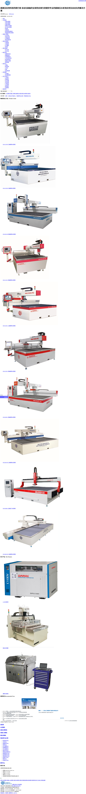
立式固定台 (7, 38)
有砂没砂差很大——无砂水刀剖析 (11, 720)
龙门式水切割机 (8, 27)
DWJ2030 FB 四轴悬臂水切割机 (9, 234)
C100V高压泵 (5, 601)
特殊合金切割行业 (6, 751)
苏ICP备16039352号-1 (16, 785)
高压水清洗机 (5, 41)
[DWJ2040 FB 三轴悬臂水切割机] (29, 461)
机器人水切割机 (10, 780)
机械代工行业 (5, 757)
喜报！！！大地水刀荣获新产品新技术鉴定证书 (13, 711)
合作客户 (7, 73)
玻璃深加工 (7, 55)
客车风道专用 (8, 39)
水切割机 (5, 20)
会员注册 (84, 0)
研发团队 (7, 79)
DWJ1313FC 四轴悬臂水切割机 (9, 280)
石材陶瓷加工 (8, 56)
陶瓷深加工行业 (27, 95)
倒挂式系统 (7, 36)
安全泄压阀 (7, 70)
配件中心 (5, 63)
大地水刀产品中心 (12, 95)
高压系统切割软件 (9, 31)
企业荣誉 (7, 84)
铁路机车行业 (5, 743)
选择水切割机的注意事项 (23, 718)
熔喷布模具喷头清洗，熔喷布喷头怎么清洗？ (26, 716)
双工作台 (7, 51)
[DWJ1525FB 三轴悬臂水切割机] (28, 187)
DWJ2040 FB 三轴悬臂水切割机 (9, 462)
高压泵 (6, 28)
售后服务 (26, 780)
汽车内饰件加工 (8, 58)
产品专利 (7, 83)
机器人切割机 (5, 34)
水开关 (6, 67)
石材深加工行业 (6, 754)
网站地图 (43, 780)
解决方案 (5, 52)
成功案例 (5, 72)
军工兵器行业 (5, 749)
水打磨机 (7, 45)
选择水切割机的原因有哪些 (10, 714)
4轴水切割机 (7, 22)
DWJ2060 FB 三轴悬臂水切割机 (9, 554)
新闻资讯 (34, 780)
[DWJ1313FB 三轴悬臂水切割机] (25, 143)
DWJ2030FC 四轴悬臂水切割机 (9, 417)
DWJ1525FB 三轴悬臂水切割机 (9, 188)
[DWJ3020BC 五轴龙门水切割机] (33, 507)
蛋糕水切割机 (5, 693)
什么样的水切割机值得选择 (73, 720)
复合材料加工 (8, 59)
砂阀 (6, 69)
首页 (4, 18)
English (12, 13)
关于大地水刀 (5, 76)
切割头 (6, 65)
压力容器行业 (5, 746)
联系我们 (7, 86)
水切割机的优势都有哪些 (23, 712)
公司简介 (7, 77)
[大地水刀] (7, 4)
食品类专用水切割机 (9, 32)
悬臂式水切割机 (8, 25)
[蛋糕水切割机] (28, 692)
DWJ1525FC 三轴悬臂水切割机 (9, 325)
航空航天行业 (5, 740)
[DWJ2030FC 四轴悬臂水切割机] (32, 416)
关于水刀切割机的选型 (22, 715)
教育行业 (5, 758)
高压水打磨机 (5, 648)
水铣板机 (7, 43)
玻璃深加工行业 (6, 753)
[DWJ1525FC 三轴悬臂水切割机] (29, 324)
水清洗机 (7, 42)
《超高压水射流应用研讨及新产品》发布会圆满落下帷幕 (9, 713)
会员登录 (80, 0)
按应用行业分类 (20, 95)
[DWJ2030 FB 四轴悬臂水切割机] (31, 233)
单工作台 (7, 49)
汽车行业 (5, 741)
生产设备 (7, 80)
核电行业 (5, 744)
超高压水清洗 (8, 60)
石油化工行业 (5, 760)
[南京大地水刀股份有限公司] (6, 784)
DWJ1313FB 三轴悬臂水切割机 (9, 144)
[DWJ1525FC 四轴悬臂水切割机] (30, 370)
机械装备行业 (5, 747)
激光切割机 (5, 48)
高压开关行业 (5, 750)
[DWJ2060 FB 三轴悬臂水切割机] (29, 553)
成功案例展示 (8, 74)
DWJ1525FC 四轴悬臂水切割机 (9, 371)
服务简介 (5, 89)
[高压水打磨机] (27, 646)
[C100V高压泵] (30, 600)
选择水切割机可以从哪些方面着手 (24, 714)
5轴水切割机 (7, 24)
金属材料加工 (8, 53)
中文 (10, 13)
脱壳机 (6, 46)
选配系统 (7, 29)
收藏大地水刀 (15, 784)
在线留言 (7, 87)
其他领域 (7, 62)
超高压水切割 (19, 93)
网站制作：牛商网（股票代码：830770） (8, 792)
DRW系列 (7, 35)
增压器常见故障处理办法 (10, 715)
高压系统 (7, 66)
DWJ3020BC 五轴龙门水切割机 (9, 508)
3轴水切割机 (7, 21)
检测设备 (7, 81)
